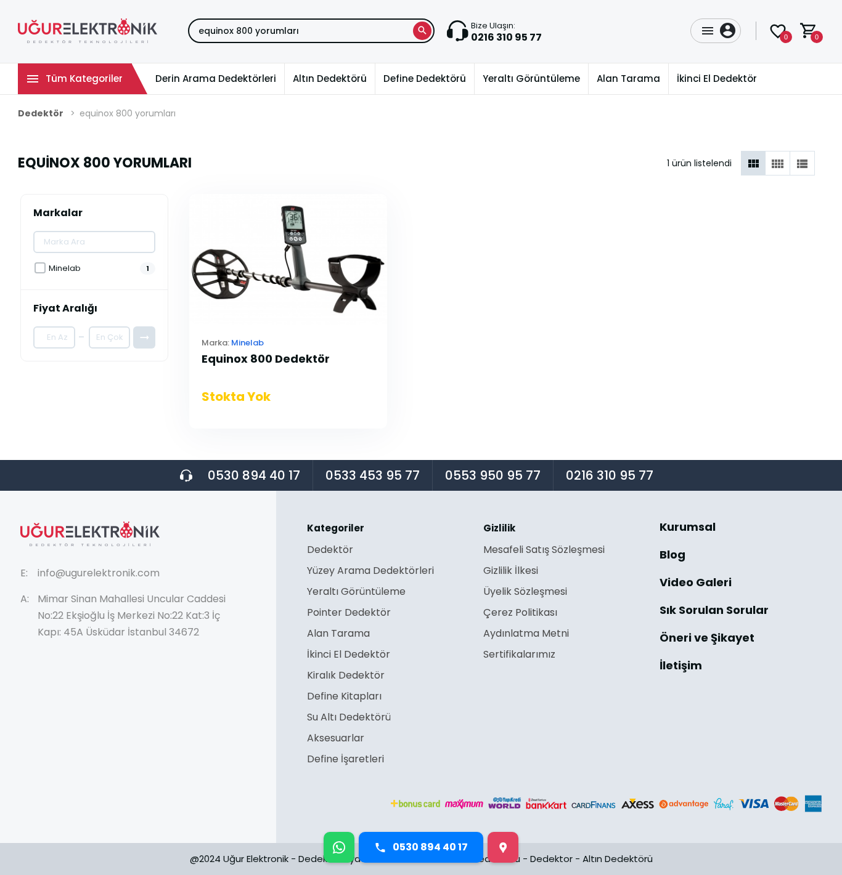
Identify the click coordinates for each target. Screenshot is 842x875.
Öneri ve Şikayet (707, 638)
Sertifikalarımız (519, 654)
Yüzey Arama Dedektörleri (370, 572)
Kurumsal (688, 528)
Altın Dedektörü (617, 858)
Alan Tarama (338, 634)
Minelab (247, 343)
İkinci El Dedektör (348, 655)
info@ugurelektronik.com (99, 573)
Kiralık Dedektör (346, 676)
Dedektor (551, 858)
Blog (672, 555)
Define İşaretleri (345, 759)
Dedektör (40, 113)
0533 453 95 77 (372, 475)
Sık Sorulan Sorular (714, 611)
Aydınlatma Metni (526, 634)
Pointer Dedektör (349, 613)
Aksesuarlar (335, 739)
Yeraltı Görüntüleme (356, 593)
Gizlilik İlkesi (510, 572)
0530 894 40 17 (254, 475)
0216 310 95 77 (609, 475)
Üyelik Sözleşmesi (525, 593)
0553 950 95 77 (493, 475)
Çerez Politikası (520, 613)
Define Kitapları (344, 697)
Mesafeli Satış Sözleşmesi (544, 551)
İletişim (681, 665)
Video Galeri (696, 583)
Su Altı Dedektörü (349, 718)
